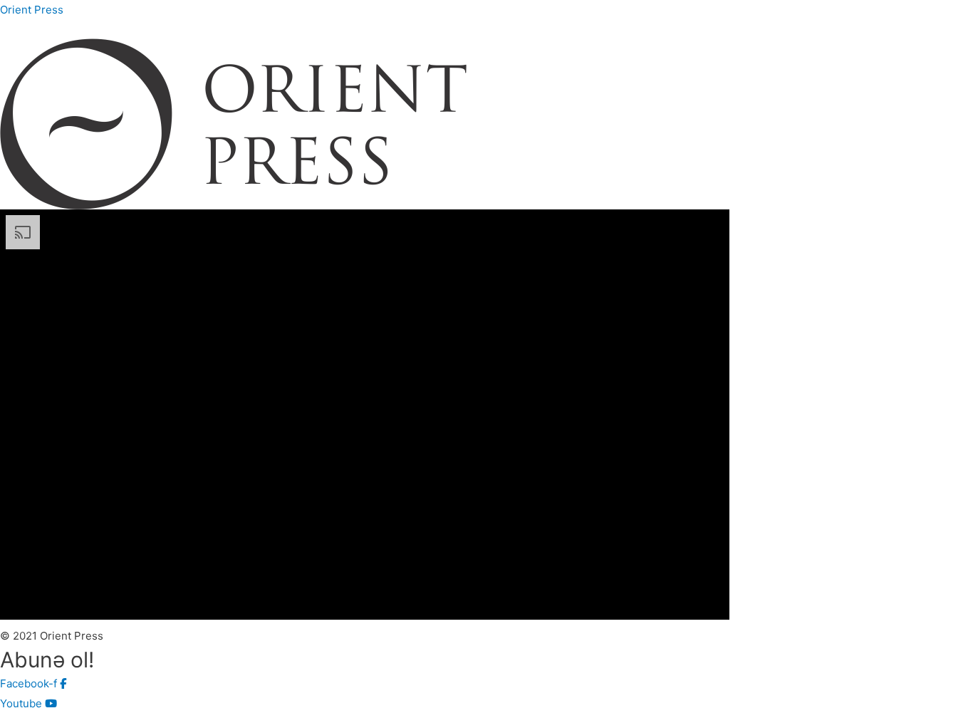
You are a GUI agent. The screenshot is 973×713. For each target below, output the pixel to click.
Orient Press (31, 9)
